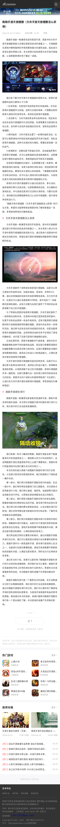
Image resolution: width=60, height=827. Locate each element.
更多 (53, 655)
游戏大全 (6, 793)
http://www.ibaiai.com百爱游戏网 (22, 823)
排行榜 (15, 793)
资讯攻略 (24, 793)
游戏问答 (34, 793)
